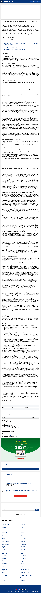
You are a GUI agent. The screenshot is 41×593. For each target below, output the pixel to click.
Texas (21, 564)
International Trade (5, 546)
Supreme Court (4, 560)
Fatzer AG (7, 23)
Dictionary (22, 539)
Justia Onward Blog (24, 578)
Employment (4, 543)
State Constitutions (24, 555)
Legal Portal (10, 591)
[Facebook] (18, 589)
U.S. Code (3, 556)
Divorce (21, 527)
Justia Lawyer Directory (24, 572)
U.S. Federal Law (5, 553)
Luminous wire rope (7, 46)
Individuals (22, 522)
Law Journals (22, 546)
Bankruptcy (22, 524)
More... (3, 535)
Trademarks (4, 578)
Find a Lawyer (5, 505)
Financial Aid (22, 543)
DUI (21, 529)
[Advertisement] (20, 12)
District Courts (4, 563)
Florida (21, 561)
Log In (34, 1)
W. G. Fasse (8, 430)
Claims (11, 51)
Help (18, 591)
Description (7, 51)
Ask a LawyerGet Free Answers (6, 464)
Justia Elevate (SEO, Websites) (26, 575)
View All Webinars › (20, 496)
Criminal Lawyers (5, 527)
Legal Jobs (3, 570)
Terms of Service (23, 591)
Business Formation (5, 539)
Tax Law (3, 549)
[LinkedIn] (15, 589)
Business (3, 538)
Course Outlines (23, 544)
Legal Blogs (4, 572)
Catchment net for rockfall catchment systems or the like (14, 49)
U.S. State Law (23, 553)
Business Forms (4, 573)
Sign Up (38, 1)
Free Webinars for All (7, 474)
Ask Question (20, 468)
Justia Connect (4, 591)
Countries (3, 580)
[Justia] (8, 1)
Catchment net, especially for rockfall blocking (12, 47)
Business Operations (5, 541)
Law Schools (23, 538)
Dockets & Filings (5, 564)
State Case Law (23, 558)
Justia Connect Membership (25, 570)
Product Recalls (4, 575)
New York (22, 563)
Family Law (22, 532)
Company (14, 591)
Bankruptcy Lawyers (5, 524)
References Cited (16, 51)
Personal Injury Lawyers (6, 534)
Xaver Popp (18, 427)
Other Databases (5, 569)
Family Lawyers (4, 532)
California (22, 560)
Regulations (4, 558)
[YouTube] (17, 589)
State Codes (22, 556)
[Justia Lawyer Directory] (25, 589)
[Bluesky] (22, 589)
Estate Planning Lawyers (6, 530)
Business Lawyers (5, 526)
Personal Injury (23, 534)
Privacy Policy (28, 591)
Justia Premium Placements (25, 573)
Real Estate (4, 547)
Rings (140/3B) (12, 435)
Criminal (22, 526)
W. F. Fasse (12, 430)
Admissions (22, 541)
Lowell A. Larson (12, 428)
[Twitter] (24, 589)
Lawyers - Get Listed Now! (21, 512)
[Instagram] (19, 589)
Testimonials (22, 580)
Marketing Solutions (24, 569)
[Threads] (21, 589)
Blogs (21, 547)
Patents (3, 577)
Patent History (23, 51)
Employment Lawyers (6, 529)
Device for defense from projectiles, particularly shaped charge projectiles (17, 41)
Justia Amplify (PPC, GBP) (25, 577)
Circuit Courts (4, 561)
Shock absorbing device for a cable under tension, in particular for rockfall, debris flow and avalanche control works (21, 44)
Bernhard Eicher (9, 427)
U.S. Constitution (5, 555)
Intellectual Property (5, 544)
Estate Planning (23, 530)
